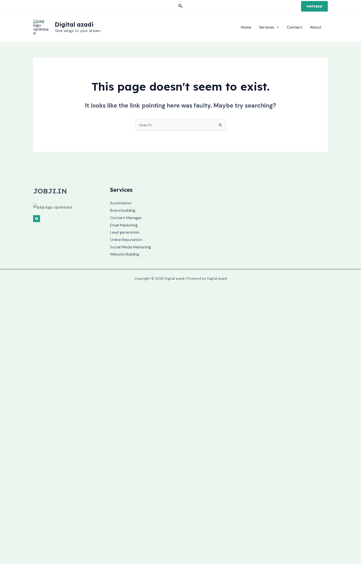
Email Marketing (124, 225)
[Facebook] (36, 218)
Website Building (124, 254)
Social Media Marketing (130, 247)
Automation (121, 203)
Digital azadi (74, 24)
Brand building (122, 210)
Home (246, 27)
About (315, 27)
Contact (294, 27)
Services (266, 27)
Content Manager (126, 217)
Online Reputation (126, 239)
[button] (180, 6)
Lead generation (124, 232)
